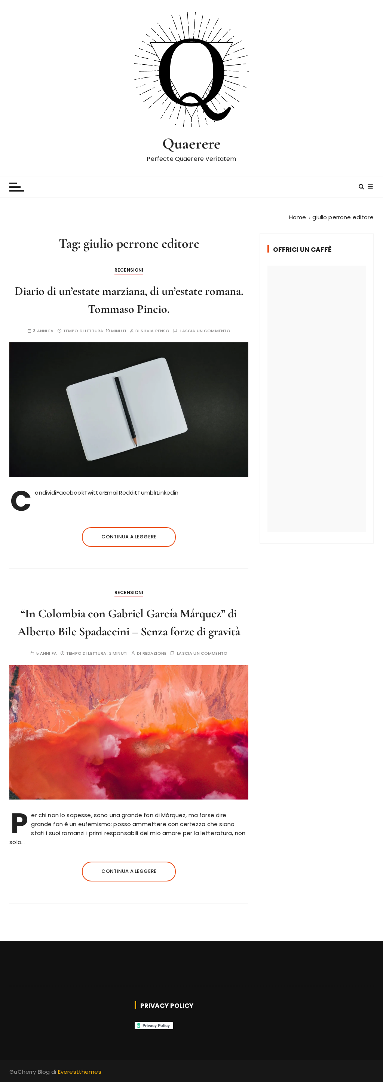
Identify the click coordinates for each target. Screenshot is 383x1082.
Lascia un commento (205, 331)
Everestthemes (79, 1072)
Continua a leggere (128, 536)
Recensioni (129, 270)
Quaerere (191, 143)
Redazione (154, 653)
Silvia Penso (155, 331)
